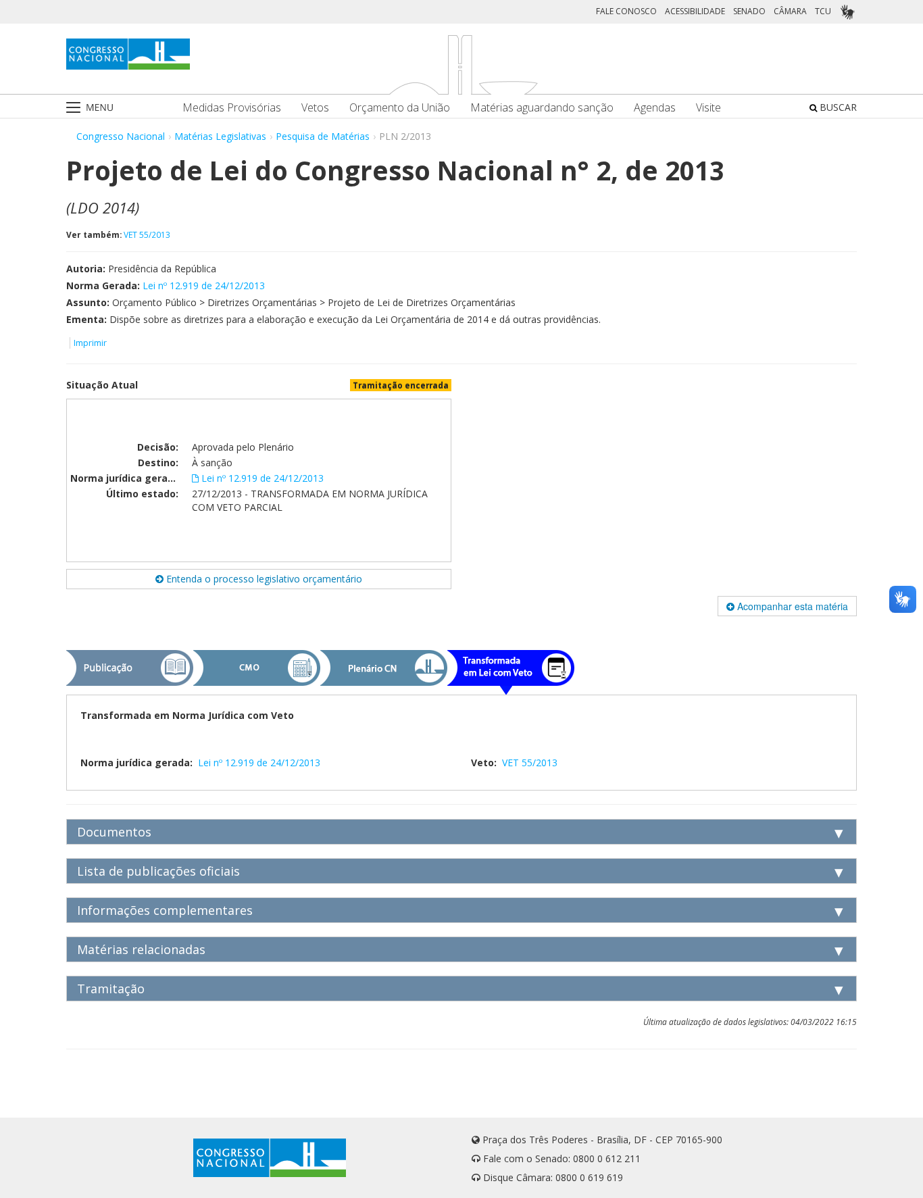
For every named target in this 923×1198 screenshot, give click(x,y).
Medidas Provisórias (231, 108)
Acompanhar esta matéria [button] (791, 606)
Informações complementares (165, 910)
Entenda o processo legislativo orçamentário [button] (263, 578)
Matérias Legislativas (220, 136)
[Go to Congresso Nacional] (128, 54)
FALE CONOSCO (626, 11)
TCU (823, 11)
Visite (708, 108)
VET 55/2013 (147, 234)
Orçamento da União (399, 108)
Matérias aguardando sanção (542, 108)
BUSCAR (837, 107)
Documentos (114, 832)
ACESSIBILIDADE (695, 11)
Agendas (655, 108)
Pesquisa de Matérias (323, 136)
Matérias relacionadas (141, 949)
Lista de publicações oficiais (158, 871)
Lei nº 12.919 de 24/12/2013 (204, 285)
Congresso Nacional (120, 136)
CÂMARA (790, 11)
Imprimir (90, 343)
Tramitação (111, 988)
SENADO (749, 11)
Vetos (315, 108)
